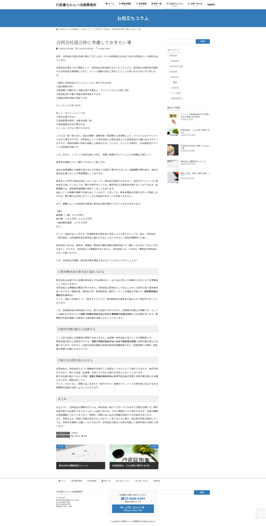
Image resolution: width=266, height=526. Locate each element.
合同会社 (74, 433)
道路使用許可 (177, 98)
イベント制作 (175, 93)
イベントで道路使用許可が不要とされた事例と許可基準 (195, 115)
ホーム (63, 481)
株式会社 (175, 77)
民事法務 (173, 55)
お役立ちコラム (124, 481)
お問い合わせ (143, 481)
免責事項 (156, 481)
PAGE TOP (257, 507)
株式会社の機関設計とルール (193, 161)
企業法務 (173, 72)
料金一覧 (107, 481)
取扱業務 (93, 481)
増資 (85, 436)
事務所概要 (78, 481)
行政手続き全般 (176, 66)
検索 (203, 41)
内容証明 (175, 61)
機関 (175, 82)
